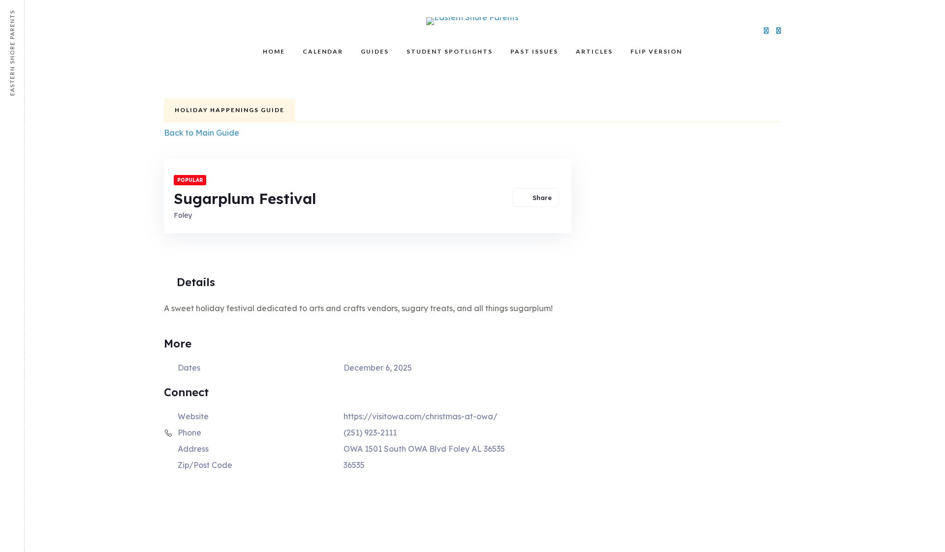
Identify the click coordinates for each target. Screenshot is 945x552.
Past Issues (534, 51)
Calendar (323, 51)
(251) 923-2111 (370, 432)
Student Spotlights (450, 51)
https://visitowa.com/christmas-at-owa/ (421, 416)
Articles (594, 51)
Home (274, 51)
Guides (375, 51)
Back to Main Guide (201, 133)
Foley (183, 215)
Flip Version (656, 51)
